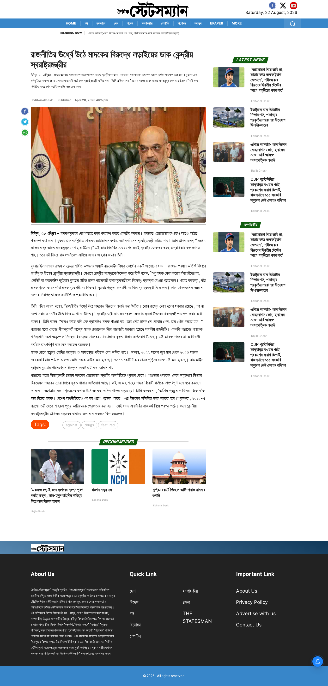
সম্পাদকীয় (147, 23)
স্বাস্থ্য (197, 23)
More (237, 23)
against (71, 425)
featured (108, 425)
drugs (89, 425)
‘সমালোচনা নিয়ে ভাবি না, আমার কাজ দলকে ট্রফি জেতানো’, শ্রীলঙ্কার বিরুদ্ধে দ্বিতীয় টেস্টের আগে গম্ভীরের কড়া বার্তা (266, 80)
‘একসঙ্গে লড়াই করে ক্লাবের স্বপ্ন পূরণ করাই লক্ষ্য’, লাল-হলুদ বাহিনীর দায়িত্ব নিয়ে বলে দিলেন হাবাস (57, 495)
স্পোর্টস (165, 23)
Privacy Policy (252, 602)
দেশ (116, 23)
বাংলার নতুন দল (101, 489)
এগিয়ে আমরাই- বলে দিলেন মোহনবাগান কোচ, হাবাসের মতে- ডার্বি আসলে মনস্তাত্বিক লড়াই (268, 152)
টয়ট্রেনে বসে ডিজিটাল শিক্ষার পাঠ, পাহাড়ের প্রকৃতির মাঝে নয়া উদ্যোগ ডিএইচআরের (267, 117)
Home (71, 23)
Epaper (216, 23)
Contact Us (248, 625)
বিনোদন (182, 23)
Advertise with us (256, 613)
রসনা (186, 602)
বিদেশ (130, 23)
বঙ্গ (86, 23)
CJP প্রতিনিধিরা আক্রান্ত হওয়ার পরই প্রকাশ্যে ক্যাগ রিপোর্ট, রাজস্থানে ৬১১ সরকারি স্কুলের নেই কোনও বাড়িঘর (144, 33)
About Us (43, 574)
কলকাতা (101, 23)
